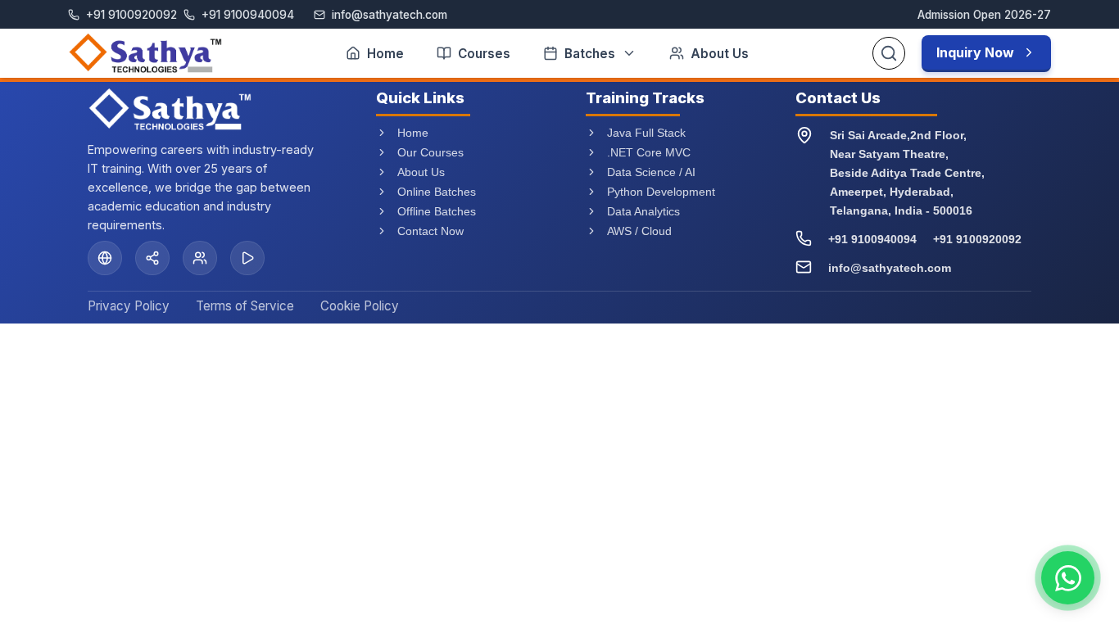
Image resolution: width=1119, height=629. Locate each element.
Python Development (661, 191)
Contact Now (430, 231)
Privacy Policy (129, 306)
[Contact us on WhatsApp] (1067, 577)
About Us (720, 53)
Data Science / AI (651, 172)
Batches (589, 53)
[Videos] (247, 258)
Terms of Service (245, 306)
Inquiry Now (975, 52)
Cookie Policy (359, 306)
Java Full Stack (646, 132)
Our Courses (430, 152)
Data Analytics (643, 211)
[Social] (152, 258)
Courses (484, 53)
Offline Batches (436, 211)
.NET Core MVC (649, 152)
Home (385, 53)
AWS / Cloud (639, 231)
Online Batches (436, 191)
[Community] (200, 258)
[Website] (105, 258)
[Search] (888, 53)
